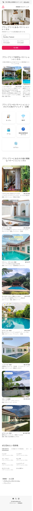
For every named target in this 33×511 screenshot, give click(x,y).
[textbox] (9, 43)
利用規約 (20, 503)
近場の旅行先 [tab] (5, 449)
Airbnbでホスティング (22, 7)
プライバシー (13, 503)
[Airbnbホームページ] (3, 6)
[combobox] (16, 37)
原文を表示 (26, 2)
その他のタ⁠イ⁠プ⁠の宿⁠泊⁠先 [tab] (17, 449)
